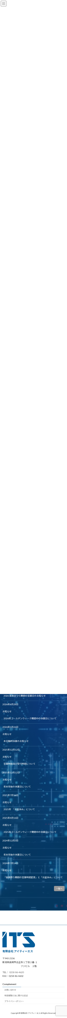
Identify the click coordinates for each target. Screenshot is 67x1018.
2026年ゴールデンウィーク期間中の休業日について (30, 718)
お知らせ (7, 711)
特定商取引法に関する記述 (16, 995)
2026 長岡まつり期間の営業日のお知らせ (25, 695)
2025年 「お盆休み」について (19, 809)
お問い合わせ (10, 990)
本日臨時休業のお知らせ (16, 741)
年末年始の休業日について (17, 786)
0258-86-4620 (16, 972)
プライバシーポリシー (14, 1001)
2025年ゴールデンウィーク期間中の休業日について (30, 832)
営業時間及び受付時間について (19, 763)
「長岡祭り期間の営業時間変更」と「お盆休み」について (33, 877)
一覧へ (59, 888)
